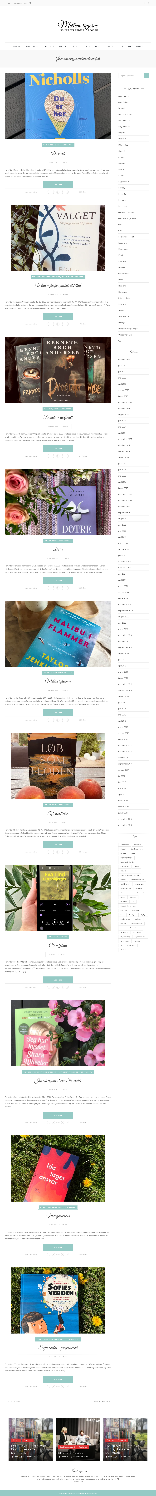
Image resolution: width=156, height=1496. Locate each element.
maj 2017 (122, 788)
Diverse (62, 46)
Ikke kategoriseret (52, 145)
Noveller (121, 267)
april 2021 (122, 580)
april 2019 (122, 666)
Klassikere (74, 1339)
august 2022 (123, 519)
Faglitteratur (123, 182)
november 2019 (125, 635)
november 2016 (125, 825)
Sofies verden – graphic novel (58, 1348)
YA (91, 1072)
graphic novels (125, 884)
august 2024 (123, 415)
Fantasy (121, 188)
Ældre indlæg (101, 1401)
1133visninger (83, 852)
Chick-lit (48, 673)
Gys (46, 409)
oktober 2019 (124, 641)
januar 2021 (123, 598)
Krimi (120, 255)
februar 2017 (123, 807)
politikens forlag (137, 923)
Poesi (120, 280)
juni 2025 (122, 372)
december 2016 (125, 819)
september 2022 (125, 513)
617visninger (82, 1254)
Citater (121, 157)
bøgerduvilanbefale (127, 862)
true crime (137, 932)
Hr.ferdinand (139, 893)
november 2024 (125, 402)
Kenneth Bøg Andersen (128, 906)
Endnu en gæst (43, 1452)
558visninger (82, 1122)
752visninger (82, 1386)
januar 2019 (123, 678)
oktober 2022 (124, 506)
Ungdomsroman (81, 1072)
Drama (48, 541)
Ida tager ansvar (58, 1216)
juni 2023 (122, 470)
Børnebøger (43, 1339)
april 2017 (122, 794)
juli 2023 (121, 464)
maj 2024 (122, 427)
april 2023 (122, 482)
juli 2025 (121, 366)
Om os (87, 46)
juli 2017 (121, 776)
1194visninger (83, 456)
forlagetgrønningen (137, 880)
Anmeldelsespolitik (104, 46)
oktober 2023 (124, 445)
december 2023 (125, 439)
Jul (133, 901)
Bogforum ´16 (124, 120)
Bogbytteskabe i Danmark (131, 46)
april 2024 (122, 433)
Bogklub (122, 133)
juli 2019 (121, 660)
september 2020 (125, 611)
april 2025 (122, 384)
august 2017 (123, 770)
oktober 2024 (124, 408)
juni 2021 (122, 574)
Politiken (124, 923)
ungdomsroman (140, 937)
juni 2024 (122, 421)
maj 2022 (122, 531)
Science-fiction (124, 298)
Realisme (71, 1207)
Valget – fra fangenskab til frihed (58, 285)
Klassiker (124, 910)
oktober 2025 (124, 359)
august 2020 (123, 617)
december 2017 (125, 745)
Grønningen (139, 884)
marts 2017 (123, 801)
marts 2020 (123, 629)
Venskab (137, 941)
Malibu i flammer (58, 681)
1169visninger (83, 987)
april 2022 (122, 537)
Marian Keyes (125, 919)
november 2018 (125, 684)
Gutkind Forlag (126, 888)
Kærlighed (132, 915)
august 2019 (123, 653)
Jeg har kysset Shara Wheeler (58, 1081)
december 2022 (125, 494)
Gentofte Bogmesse (127, 218)
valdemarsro (125, 941)
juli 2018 (121, 702)
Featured (122, 200)
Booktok (28, 1072)
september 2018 (125, 690)
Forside (17, 46)
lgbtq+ (143, 915)
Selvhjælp (122, 304)
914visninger (82, 720)
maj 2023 (122, 476)
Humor (123, 897)
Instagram (124, 901)
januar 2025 (123, 396)
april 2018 (122, 721)
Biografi (36, 277)
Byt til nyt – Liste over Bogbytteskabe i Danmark (95, 1449)
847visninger (82, 324)
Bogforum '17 (124, 126)
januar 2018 (123, 739)
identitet (133, 897)
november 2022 (125, 500)
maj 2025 (122, 378)
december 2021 (125, 562)
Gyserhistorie (125, 893)
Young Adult (131, 945)
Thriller (121, 310)
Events (75, 46)
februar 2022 (123, 549)
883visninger (82, 192)
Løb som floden (58, 813)
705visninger (82, 588)
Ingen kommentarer (31, 192)
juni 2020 (122, 623)
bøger (133, 853)
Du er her (58, 153)
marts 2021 (123, 586)
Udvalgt (121, 323)
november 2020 (125, 604)
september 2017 (125, 764)
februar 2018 (123, 733)
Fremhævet (123, 206)
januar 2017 (123, 813)
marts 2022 (123, 543)
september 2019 (125, 647)
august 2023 (123, 457)
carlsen (136, 866)
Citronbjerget (58, 945)
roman (123, 928)
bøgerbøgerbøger (126, 858)
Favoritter (49, 46)
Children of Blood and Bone (130, 875)
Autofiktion (123, 102)
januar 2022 (123, 555)
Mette (65, 162)
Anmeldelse (125, 844)
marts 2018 (123, 727)
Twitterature (123, 316)
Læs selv (122, 261)
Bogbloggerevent (126, 114)
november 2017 (125, 752)
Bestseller (137, 844)
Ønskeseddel (123, 274)
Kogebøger (123, 249)
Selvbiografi (124, 932)
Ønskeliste (124, 950)
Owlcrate (138, 919)
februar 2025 (123, 390)
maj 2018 (122, 715)
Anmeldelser (32, 46)
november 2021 (125, 568)
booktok (123, 853)
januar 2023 (123, 488)
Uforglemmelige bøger (72, 277)
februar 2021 (123, 592)
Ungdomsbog (125, 937)
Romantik (67, 145)
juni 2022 (122, 525)
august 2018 (123, 696)
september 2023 (125, 451)
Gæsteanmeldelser (58, 937)
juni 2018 (122, 709)
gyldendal (139, 888)
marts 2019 (123, 672)
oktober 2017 (124, 758)
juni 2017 (122, 782)
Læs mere (58, 185)
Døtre (58, 549)
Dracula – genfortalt (58, 417)
